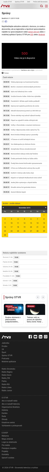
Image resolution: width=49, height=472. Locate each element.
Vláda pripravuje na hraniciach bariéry (24, 82)
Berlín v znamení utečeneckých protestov (26, 87)
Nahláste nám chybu (27, 70)
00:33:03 (6, 163)
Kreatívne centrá (8, 422)
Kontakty (5, 454)
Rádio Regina (7, 372)
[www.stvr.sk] (6, 337)
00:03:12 (6, 87)
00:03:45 (6, 91)
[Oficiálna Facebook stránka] (30, 336)
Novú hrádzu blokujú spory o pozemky (24, 135)
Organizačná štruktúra (11, 407)
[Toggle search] (41, 6)
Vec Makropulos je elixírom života (23, 144)
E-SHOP (5, 433)
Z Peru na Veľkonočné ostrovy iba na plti (25, 168)
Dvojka (4, 346)
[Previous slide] (38, 297)
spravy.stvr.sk (33, 32)
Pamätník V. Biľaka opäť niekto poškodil (25, 101)
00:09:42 (6, 101)
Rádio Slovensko (8, 369)
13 (31, 223)
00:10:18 (6, 106)
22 (44, 227)
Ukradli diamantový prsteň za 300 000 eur (26, 111)
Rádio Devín (6, 375)
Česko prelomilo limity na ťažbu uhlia (24, 158)
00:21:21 (6, 139)
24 (11, 231)
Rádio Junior (7, 390)
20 (31, 227)
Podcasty (5, 358)
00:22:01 (6, 144)
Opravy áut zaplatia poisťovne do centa (25, 106)
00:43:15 (6, 187)
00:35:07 (6, 168)
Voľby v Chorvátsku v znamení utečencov (25, 125)
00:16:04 (6, 120)
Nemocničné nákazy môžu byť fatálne (24, 154)
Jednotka (5, 343)
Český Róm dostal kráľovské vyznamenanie (26, 163)
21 (37, 227)
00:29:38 (6, 158)
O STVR (5, 398)
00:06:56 (6, 96)
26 (24, 231)
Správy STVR (19, 2)
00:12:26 (6, 111)
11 (18, 223)
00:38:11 (6, 177)
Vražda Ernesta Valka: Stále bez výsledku (26, 96)
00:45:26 (6, 192)
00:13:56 (6, 115)
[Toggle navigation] (46, 6)
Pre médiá (6, 445)
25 (18, 231)
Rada (4, 416)
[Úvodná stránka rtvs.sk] (5, 6)
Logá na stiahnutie (9, 442)
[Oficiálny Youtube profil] (35, 336)
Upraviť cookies (8, 458)
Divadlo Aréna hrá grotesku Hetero (23, 187)
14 (37, 223)
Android (42, 34)
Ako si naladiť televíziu (11, 404)
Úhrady (4, 419)
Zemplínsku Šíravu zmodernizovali (23, 149)
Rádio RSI (6, 384)
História (5, 410)
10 (11, 223)
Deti (28, 2)
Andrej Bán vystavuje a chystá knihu (24, 182)
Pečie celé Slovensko (40, 2)
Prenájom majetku (9, 448)
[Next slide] (43, 297)
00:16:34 (6, 125)
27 (31, 231)
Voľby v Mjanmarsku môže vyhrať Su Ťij (25, 130)
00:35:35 (6, 173)
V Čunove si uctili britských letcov (23, 139)
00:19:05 (6, 134)
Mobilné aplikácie (9, 361)
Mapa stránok (7, 439)
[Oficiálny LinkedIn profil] (40, 336)
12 (24, 223)
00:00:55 (6, 82)
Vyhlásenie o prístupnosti (12, 426)
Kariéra (4, 413)
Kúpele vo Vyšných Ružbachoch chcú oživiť (26, 178)
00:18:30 (6, 130)
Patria (4, 381)
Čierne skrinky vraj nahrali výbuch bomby (25, 115)
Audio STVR (7, 2)
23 (5, 231)
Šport (4, 352)
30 (5, 235)
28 (37, 231)
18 (18, 227)
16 (5, 227)
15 (44, 223)
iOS (31, 34)
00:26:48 (6, 154)
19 (24, 227)
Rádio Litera (6, 387)
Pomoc (6, 73)
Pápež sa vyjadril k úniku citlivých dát (24, 120)
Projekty (5, 451)
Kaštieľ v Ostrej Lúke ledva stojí (22, 173)
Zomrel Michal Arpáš (18, 192)
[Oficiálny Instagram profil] (45, 336)
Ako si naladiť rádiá (9, 401)
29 (44, 231)
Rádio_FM (6, 378)
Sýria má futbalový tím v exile (21, 91)
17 (11, 227)
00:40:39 (6, 182)
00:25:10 (6, 149)
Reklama (5, 436)
